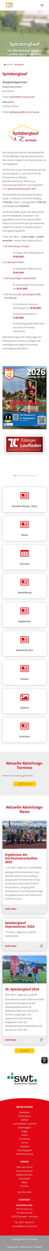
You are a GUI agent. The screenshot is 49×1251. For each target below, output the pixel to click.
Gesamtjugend (24, 1150)
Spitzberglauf (24, 1127)
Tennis (24, 1135)
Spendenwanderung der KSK (21, 188)
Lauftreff (31, 932)
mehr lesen (11, 908)
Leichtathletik (35, 867)
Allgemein (22, 867)
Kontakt (38, 1246)
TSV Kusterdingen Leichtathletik (20, 278)
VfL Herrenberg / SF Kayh (17, 246)
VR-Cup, (14, 156)
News (24, 534)
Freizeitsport (24, 1116)
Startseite (9, 65)
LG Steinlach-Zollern (14, 262)
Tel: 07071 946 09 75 (24, 1222)
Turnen (24, 1142)
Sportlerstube (24, 1192)
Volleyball (24, 1146)
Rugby (24, 1131)
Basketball (24, 1112)
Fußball (24, 1119)
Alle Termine (24, 783)
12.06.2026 (18, 317)
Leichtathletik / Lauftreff (24, 1123)
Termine (25, 563)
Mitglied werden (24, 1174)
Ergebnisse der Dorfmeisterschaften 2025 (21, 858)
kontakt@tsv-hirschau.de (24, 1226)
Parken (24, 679)
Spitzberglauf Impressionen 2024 (19, 925)
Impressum (13, 1246)
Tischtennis (24, 1138)
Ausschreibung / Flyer (24, 506)
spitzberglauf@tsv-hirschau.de (24, 112)
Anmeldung (24, 592)
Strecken (24, 736)
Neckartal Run (24, 650)
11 (35, 475)
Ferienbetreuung (24, 1154)
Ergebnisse (24, 621)
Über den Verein (24, 1167)
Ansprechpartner (24, 1171)
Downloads (24, 1178)
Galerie (24, 707)
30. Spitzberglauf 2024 (22, 989)
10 (33, 475)
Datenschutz (26, 1246)
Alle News (24, 1050)
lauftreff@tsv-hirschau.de (21, 96)
